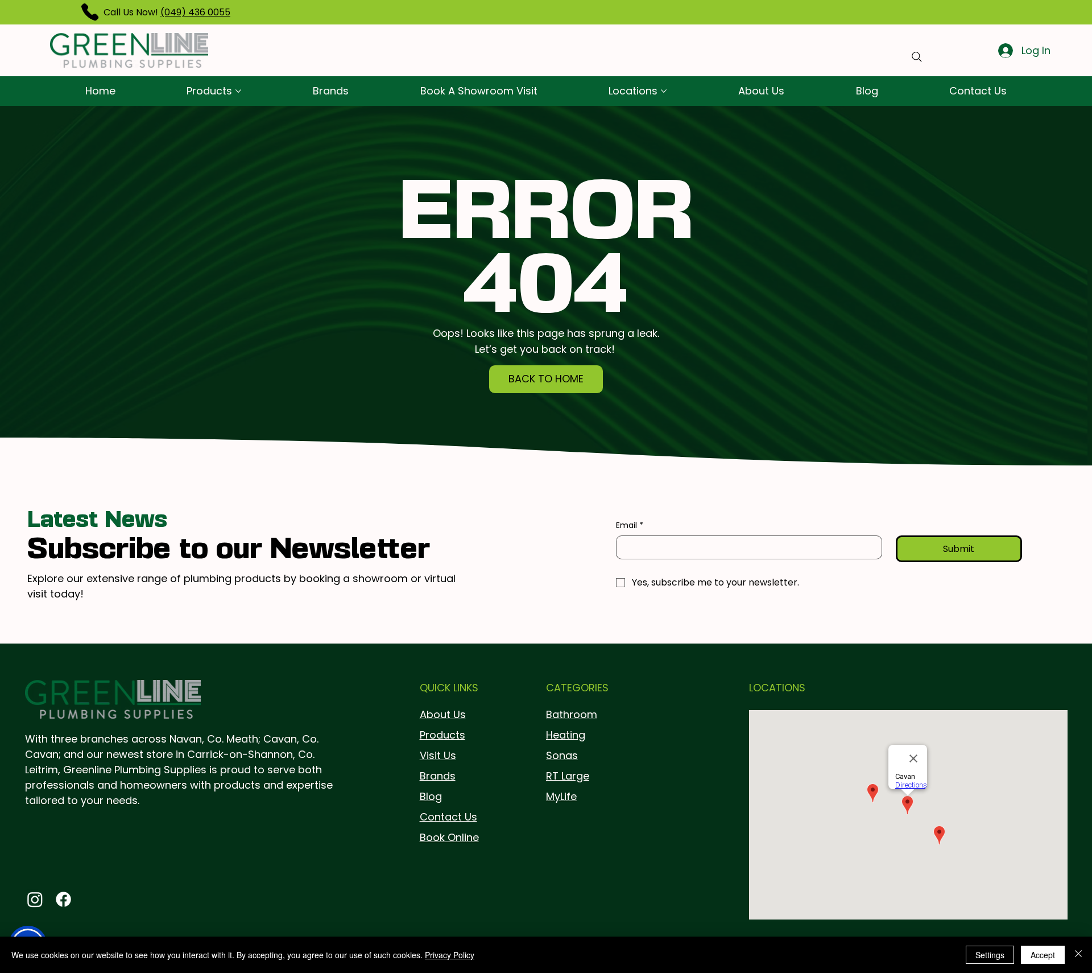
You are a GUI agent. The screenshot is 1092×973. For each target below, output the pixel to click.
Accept (1043, 954)
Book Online (449, 837)
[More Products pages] (238, 91)
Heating (565, 735)
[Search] (917, 57)
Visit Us (438, 755)
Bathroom (571, 714)
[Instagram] (35, 899)
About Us (443, 714)
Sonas (562, 755)
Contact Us (448, 817)
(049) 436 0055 (195, 12)
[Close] (1078, 955)
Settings (989, 954)
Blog (431, 796)
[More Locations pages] (664, 91)
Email (629, 525)
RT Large (567, 776)
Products (442, 735)
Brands (438, 776)
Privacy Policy (449, 954)
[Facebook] (63, 899)
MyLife (561, 796)
